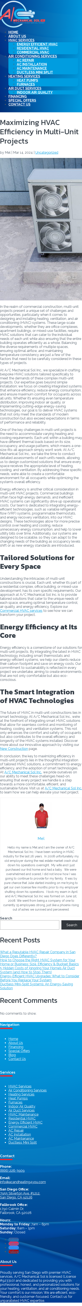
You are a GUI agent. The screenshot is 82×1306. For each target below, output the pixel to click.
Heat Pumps (18, 1098)
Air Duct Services (21, 1110)
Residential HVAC (22, 1118)
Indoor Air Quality (35, 92)
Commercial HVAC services (21, 611)
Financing (17, 96)
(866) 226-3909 (12, 1171)
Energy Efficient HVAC (25, 1122)
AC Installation (19, 1134)
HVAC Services (20, 1086)
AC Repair (16, 1130)
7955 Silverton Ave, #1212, (20, 1193)
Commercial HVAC (33, 52)
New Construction (14, 749)
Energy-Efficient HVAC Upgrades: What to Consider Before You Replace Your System (39, 978)
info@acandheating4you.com (23, 1182)
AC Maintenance (21, 1138)
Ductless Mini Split (35, 72)
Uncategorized (46, 153)
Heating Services (21, 1094)
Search (6, 918)
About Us (17, 36)
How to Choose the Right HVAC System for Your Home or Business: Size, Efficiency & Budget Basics (39, 962)
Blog (12, 1055)
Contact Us (19, 104)
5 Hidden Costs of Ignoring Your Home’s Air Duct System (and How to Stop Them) (37, 970)
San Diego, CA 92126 (16, 1197)
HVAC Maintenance (23, 1114)
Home (13, 32)
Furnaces (26, 84)
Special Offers (22, 100)
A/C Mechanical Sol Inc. (23, 772)
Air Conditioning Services (27, 1090)
